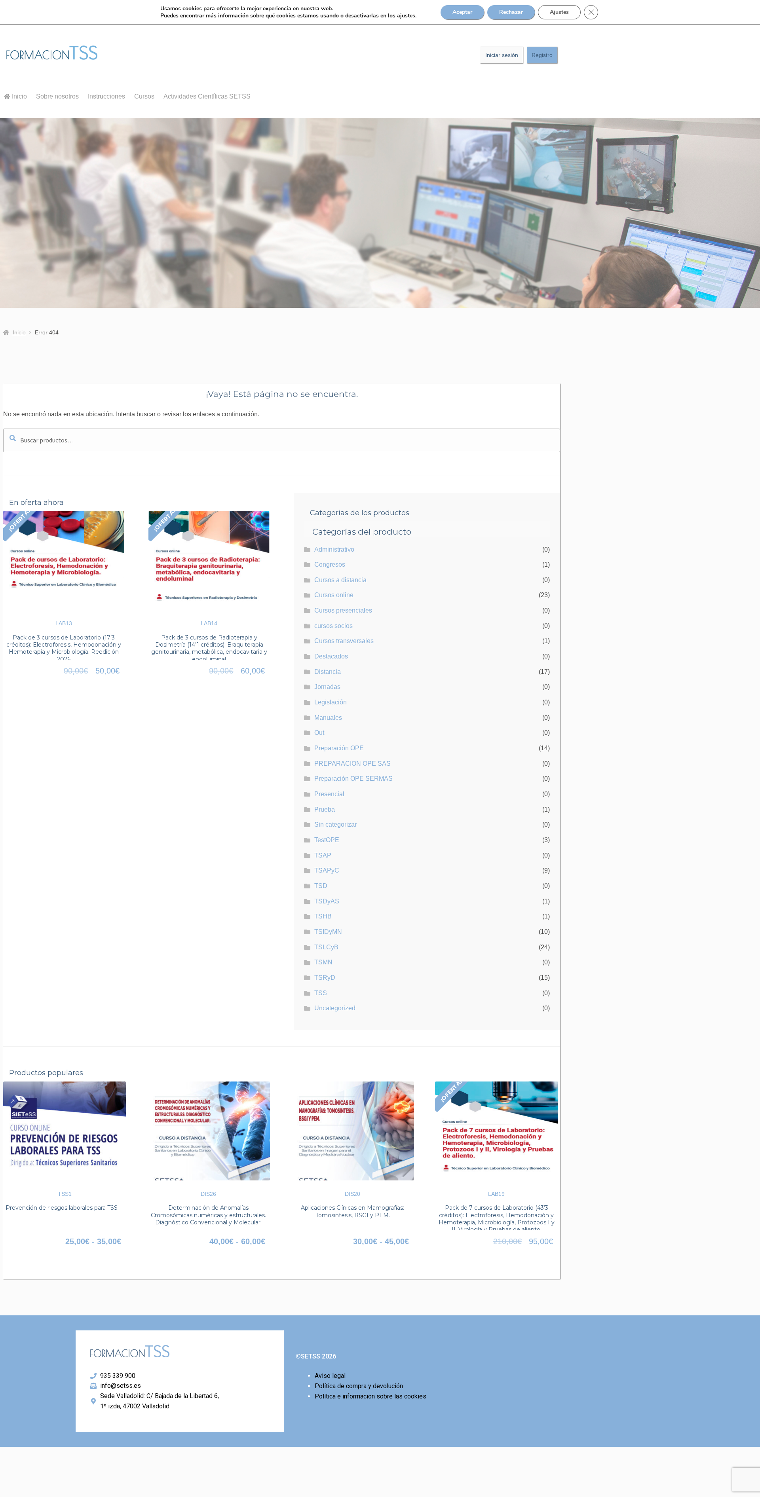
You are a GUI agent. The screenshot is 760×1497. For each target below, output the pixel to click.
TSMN (323, 962)
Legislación (330, 702)
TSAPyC (326, 870)
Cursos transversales (344, 641)
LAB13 (63, 623)
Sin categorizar (335, 824)
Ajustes (559, 12)
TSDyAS (326, 901)
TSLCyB (326, 947)
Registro (542, 55)
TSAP (322, 855)
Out (319, 732)
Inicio (18, 96)
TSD (320, 885)
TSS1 (65, 1194)
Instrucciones (106, 96)
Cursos (144, 96)
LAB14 (209, 623)
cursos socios (333, 625)
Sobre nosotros (57, 96)
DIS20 (352, 1194)
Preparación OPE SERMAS (353, 778)
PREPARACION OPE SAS (352, 763)
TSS (320, 993)
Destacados (331, 656)
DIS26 (208, 1194)
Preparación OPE (339, 748)
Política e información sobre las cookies (370, 1396)
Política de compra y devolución (359, 1386)
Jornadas (327, 686)
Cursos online (333, 595)
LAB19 (496, 1194)
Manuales (328, 717)
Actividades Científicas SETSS (207, 96)
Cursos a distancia (340, 580)
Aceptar (462, 12)
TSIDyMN (328, 931)
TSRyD (324, 977)
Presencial (329, 794)
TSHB (323, 916)
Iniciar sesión (501, 55)
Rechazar (511, 12)
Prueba (324, 809)
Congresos (329, 564)
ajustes (406, 15)
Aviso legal (330, 1375)
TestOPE (326, 840)
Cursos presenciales (343, 610)
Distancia (327, 671)
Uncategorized (334, 1008)
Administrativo (334, 549)
